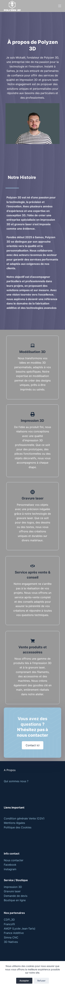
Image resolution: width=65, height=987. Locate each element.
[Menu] (59, 5)
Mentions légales (14, 822)
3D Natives (11, 942)
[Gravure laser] (32, 492)
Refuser (41, 980)
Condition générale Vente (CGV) (24, 818)
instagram (10, 869)
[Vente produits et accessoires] (32, 641)
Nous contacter (13, 860)
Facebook (10, 864)
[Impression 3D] (32, 414)
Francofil (9, 924)
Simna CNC (11, 937)
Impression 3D (32, 421)
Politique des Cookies (17, 827)
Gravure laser (33, 498)
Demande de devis (15, 895)
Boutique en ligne (15, 900)
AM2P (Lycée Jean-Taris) (19, 928)
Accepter (24, 980)
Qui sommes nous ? (16, 781)
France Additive (14, 933)
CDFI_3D (9, 919)
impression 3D (13, 887)
